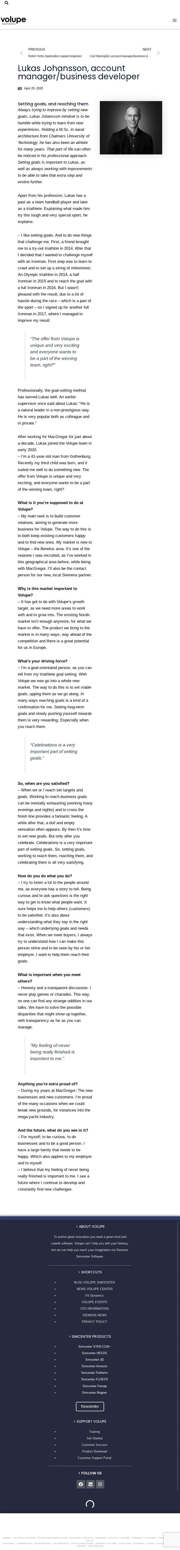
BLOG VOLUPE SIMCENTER (94, 1282)
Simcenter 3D (94, 1359)
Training (94, 1431)
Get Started (94, 1438)
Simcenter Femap (94, 1386)
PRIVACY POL (92, 1321)
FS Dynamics (94, 1295)
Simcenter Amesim (94, 1366)
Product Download (94, 1451)
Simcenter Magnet (94, 1392)
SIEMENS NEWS (94, 1315)
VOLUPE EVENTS (94, 1302)
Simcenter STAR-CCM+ (94, 1346)
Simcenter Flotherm (94, 1373)
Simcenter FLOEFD (94, 1379)
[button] (7, 3)
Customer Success (95, 1445)
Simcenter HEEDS (94, 1353)
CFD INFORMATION (94, 1308)
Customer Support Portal (94, 1458)
